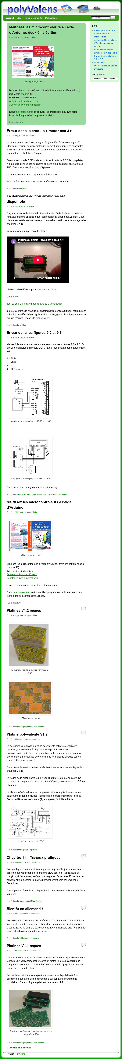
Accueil (10, 17)
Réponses (32, 849)
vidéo (23, 324)
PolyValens (51, 17)
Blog (19, 17)
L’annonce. (12, 296)
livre (21, 122)
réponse (36, 900)
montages (32, 494)
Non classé (21, 188)
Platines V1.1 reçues (24, 945)
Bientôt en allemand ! (25, 908)
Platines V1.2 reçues (24, 610)
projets (50, 494)
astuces (20, 494)
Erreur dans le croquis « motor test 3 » (39, 130)
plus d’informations (47, 289)
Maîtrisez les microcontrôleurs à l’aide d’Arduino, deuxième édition (41, 29)
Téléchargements (33, 17)
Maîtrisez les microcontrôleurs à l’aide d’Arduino (105, 65)
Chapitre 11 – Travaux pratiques (33, 857)
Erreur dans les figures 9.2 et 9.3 (34, 332)
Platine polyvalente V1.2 (27, 734)
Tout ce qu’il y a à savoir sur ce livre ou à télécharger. (34, 304)
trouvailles (57, 494)
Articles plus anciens (19, 1047)
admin (34, 37)
